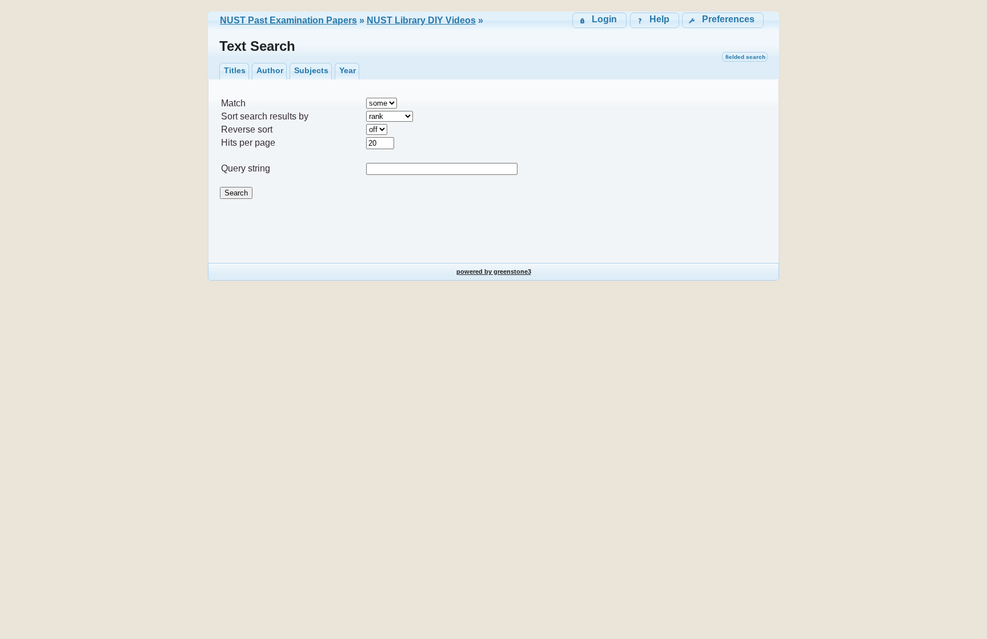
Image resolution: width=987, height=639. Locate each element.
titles (235, 70)
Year (347, 70)
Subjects (311, 70)
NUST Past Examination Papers (288, 20)
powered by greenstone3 (493, 271)
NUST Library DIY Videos (421, 20)
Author (269, 70)
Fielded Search (745, 57)
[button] (723, 20)
